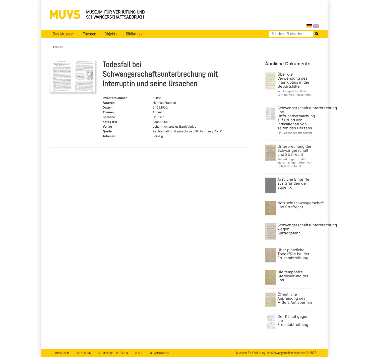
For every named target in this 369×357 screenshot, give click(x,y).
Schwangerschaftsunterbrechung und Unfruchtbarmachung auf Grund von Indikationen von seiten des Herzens (295, 118)
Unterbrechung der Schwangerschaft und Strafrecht (294, 150)
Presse (138, 353)
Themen (89, 34)
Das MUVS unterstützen (112, 353)
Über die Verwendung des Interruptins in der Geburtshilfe (293, 80)
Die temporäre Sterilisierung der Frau (293, 276)
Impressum (62, 353)
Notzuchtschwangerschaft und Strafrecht (295, 205)
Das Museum (64, 34)
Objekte (110, 34)
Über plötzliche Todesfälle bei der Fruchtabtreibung (293, 254)
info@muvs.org (159, 353)
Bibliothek (134, 34)
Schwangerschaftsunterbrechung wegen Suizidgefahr (295, 229)
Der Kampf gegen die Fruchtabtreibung (293, 321)
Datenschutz (83, 353)
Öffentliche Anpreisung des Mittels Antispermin (294, 298)
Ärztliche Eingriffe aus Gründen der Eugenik (293, 183)
